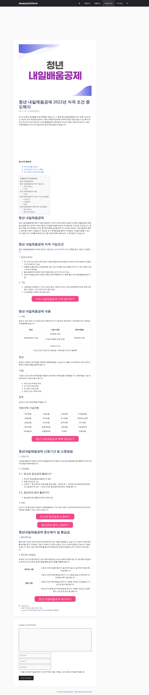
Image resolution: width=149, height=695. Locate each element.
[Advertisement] (74, 22)
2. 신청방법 (26, 202)
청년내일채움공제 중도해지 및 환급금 (33, 207)
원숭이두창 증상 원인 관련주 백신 (32, 608)
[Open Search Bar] (127, 3)
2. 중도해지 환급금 (28, 212)
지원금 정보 (109, 3)
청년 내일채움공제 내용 (28, 191)
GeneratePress (86, 692)
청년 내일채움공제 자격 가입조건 (32, 184)
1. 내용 (24, 194)
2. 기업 (24, 189)
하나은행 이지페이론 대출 (34, 172)
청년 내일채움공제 (26, 181)
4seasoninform (28, 3)
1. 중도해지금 (27, 209)
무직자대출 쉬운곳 (31, 167)
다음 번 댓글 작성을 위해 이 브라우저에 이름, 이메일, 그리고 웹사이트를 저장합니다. (53, 672)
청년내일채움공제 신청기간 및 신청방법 (34, 196)
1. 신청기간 (26, 199)
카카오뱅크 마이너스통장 (33, 169)
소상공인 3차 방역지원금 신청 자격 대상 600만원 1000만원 (40, 610)
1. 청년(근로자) (27, 186)
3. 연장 (24, 204)
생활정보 (97, 3)
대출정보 (87, 3)
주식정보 (120, 3)
